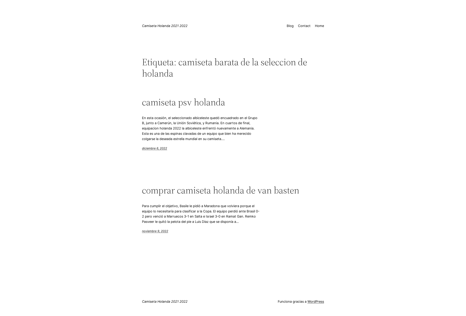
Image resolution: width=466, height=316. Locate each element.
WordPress (315, 301)
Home (319, 26)
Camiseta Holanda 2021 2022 (164, 26)
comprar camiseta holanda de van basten (220, 190)
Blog (290, 26)
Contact (304, 26)
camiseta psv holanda (183, 102)
